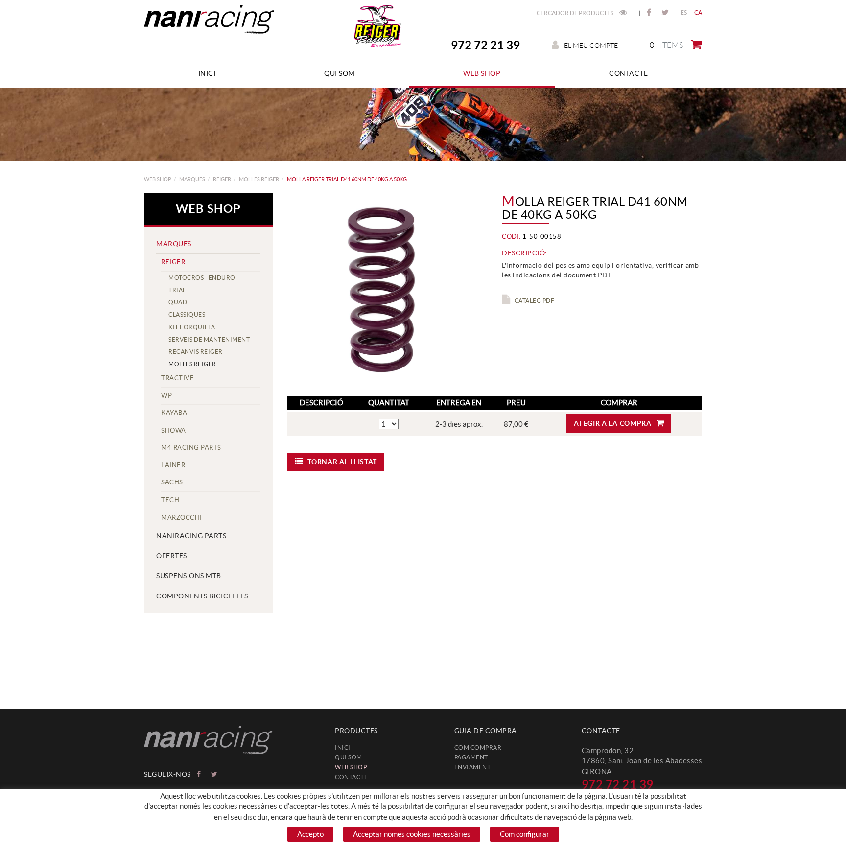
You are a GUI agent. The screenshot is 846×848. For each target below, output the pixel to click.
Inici (343, 747)
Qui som (348, 757)
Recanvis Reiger (195, 351)
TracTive (177, 378)
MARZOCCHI (181, 517)
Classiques (186, 314)
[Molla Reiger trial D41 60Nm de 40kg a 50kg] (383, 289)
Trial (177, 290)
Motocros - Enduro (201, 278)
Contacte (351, 777)
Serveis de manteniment (209, 339)
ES (684, 12)
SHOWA (173, 430)
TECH (170, 500)
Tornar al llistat (342, 462)
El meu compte (591, 45)
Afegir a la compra (613, 423)
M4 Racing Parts (191, 447)
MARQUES (192, 179)
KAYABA (174, 412)
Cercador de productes (575, 13)
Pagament (471, 757)
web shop (157, 179)
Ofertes (171, 556)
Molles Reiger (259, 179)
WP (166, 395)
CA (698, 12)
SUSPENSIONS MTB (188, 576)
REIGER (222, 179)
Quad (177, 302)
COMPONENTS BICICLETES (202, 596)
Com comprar (478, 747)
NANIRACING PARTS (191, 536)
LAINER (173, 465)
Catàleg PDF (534, 301)
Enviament (472, 767)
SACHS (172, 482)
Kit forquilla (191, 327)
